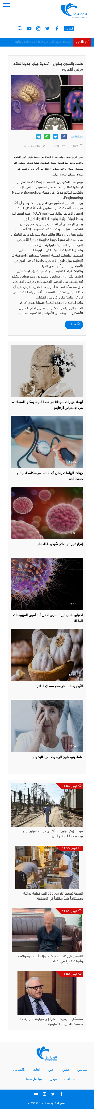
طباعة (72, 325)
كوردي (69, 29)
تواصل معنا (34, 1079)
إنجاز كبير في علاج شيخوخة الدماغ (60, 544)
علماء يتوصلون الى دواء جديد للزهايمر (58, 757)
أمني (51, 1070)
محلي (66, 1070)
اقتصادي (19, 1070)
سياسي (82, 1070)
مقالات (69, 1079)
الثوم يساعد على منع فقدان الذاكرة (59, 686)
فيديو (53, 1079)
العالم (36, 1070)
